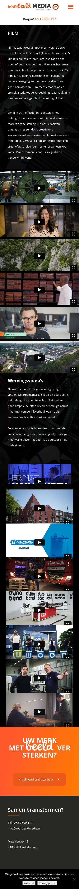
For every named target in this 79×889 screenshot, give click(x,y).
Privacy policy (47, 883)
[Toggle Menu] (70, 6)
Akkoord (29, 883)
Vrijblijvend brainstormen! (36, 779)
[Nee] (74, 879)
